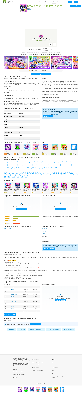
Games (34, 164)
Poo (68, 173)
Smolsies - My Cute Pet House (17, 189)
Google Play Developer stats (37, 362)
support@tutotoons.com (47, 231)
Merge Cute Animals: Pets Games (36, 151)
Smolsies (9, 162)
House (5, 167)
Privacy (53, 362)
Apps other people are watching (36, 329)
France (12, 311)
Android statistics (35, 359)
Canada (12, 306)
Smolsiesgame (25, 164)
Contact (53, 359)
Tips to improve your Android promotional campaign (59, 377)
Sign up (70, 1)
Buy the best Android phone (37, 370)
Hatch (50, 164)
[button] (60, 236)
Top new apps (22, 329)
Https (24, 162)
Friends (32, 173)
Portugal (12, 308)
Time (45, 167)
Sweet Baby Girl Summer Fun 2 (55, 189)
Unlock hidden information (22, 208)
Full (48, 167)
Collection (13, 176)
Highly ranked (21, 121)
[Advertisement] (40, 20)
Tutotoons (14, 162)
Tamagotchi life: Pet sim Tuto (17, 151)
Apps (54, 1)
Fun (58, 164)
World (25, 167)
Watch (62, 164)
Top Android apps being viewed (18, 371)
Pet (42, 164)
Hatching (60, 173)
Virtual (9, 167)
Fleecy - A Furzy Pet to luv (8, 151)
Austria (12, 303)
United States (13, 301)
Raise (44, 173)
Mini (13, 173)
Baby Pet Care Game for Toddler (64, 151)
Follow (10, 164)
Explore (56, 162)
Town (21, 173)
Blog (52, 373)
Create (55, 173)
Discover (19, 162)
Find (9, 176)
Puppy (72, 173)
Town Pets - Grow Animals (45, 151)
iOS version (48, 74)
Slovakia (12, 289)
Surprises (31, 162)
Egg (9, 173)
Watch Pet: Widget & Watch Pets (74, 151)
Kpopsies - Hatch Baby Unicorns (36, 189)
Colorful (64, 173)
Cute (38, 164)
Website (43, 233)
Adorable (17, 167)
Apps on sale (11, 329)
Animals (46, 164)
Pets (29, 167)
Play (70, 164)
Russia (12, 291)
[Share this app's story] (50, 44)
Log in (76, 1)
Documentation (54, 364)
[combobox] (44, 2)
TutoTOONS (14, 181)
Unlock (36, 162)
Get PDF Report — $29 (48, 116)
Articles (53, 370)
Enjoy (22, 167)
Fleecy (40, 173)
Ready (60, 162)
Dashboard (64, 1)
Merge (52, 173)
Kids (73, 164)
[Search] (50, 2)
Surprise (5, 164)
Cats (18, 176)
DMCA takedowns (55, 367)
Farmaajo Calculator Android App (19, 374)
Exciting (40, 162)
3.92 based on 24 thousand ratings (26, 119)
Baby (56, 167)
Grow (41, 167)
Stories (5, 162)
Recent (22, 176)
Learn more (55, 114)
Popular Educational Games (53, 329)
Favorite (48, 162)
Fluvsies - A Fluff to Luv (8, 189)
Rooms (68, 162)
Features (64, 162)
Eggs (5, 173)
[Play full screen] (54, 44)
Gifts (44, 162)
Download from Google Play (38, 74)
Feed (48, 173)
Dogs (5, 176)
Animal (17, 173)
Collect (52, 167)
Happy (28, 173)
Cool (27, 162)
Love (37, 167)
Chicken (25, 176)
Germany (12, 299)
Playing (33, 167)
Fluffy (54, 164)
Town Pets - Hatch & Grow (27, 151)
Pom (52, 162)
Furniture (73, 162)
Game (66, 164)
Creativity (19, 164)
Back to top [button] (79, 383)
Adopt (24, 173)
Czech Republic (14, 294)
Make (36, 173)
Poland (12, 296)
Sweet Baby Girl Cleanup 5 (27, 189)
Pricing (58, 1)
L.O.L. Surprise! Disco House (74, 189)
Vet (76, 173)
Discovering (14, 164)
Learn (31, 164)
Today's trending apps (69, 329)
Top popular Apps (35, 367)
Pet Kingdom (15, 377)
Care (13, 167)
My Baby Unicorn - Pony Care (45, 189)
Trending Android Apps (36, 364)
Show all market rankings (10, 314)
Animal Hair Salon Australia (64, 189)
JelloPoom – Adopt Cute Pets (55, 151)
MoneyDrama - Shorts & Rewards (19, 380)
